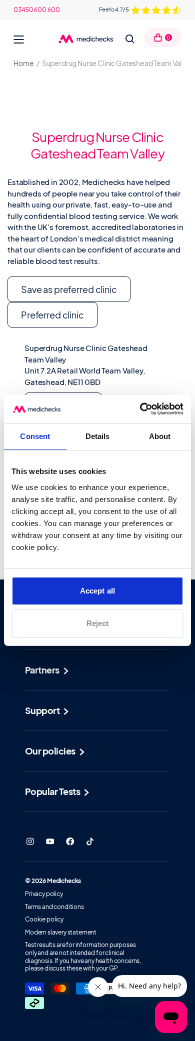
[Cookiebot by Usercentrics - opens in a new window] (140, 409)
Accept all (97, 590)
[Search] (130, 39)
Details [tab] (98, 436)
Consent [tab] (35, 436)
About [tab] (160, 436)
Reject (97, 623)
